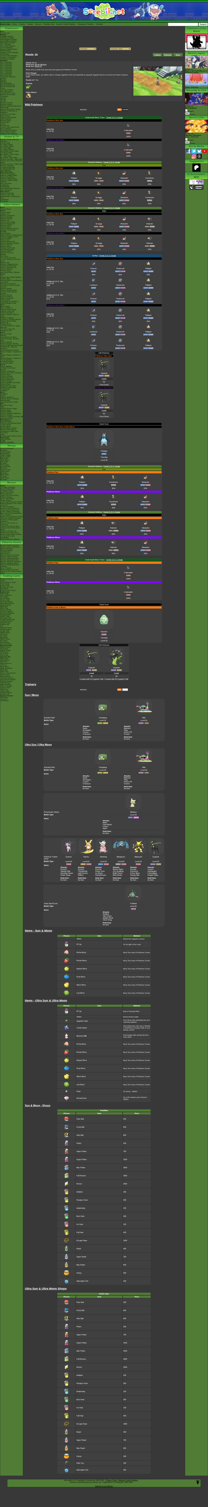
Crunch (86, 732)
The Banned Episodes (7, 169)
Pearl (78, 1091)
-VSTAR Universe (6, 692)
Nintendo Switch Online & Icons (11, 436)
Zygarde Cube (82, 1021)
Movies (11, 482)
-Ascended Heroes (6, 602)
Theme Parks (4, 122)
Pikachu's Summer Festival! (9, 555)
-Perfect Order (5, 600)
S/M (119, 110)
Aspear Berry (81, 969)
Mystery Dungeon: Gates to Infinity (9, 315)
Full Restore (81, 1176)
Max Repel (80, 1265)
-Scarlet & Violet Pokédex (8, 56)
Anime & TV (11, 136)
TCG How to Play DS (7, 329)
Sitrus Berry (81, 985)
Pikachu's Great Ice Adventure (10, 561)
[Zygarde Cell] (28, 89)
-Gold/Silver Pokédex (7, 38)
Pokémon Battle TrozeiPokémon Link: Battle (11, 281)
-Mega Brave (4, 666)
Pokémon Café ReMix (7, 222)
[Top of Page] (198, 1482)
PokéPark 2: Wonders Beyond (10, 319)
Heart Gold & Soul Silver (8, 337)
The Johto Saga (5, 148)
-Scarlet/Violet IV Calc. (8, 93)
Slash (105, 828)
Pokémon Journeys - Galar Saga (11, 159)
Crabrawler (128, 130)
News (2, 31)
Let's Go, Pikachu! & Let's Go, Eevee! (10, 260)
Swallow (106, 914)
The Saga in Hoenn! (7, 149)
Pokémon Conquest (6, 318)
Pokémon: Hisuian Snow (8, 178)
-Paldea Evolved (5, 629)
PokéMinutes (4, 185)
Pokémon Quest (5, 271)
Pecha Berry (81, 952)
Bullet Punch (118, 873)
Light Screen (83, 873)
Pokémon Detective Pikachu (9, 539)
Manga (11, 445)
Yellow (2, 407)
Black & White (5, 306)
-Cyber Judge (4, 691)
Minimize (127, 728)
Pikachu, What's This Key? (9, 569)
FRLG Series (4, 465)
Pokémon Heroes (6, 497)
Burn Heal (80, 1216)
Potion (78, 1143)
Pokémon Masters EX (7, 224)
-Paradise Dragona (6, 681)
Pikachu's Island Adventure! (9, 558)
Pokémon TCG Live (6, 253)
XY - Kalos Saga (5, 156)
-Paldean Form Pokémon (8, 133)
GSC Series (4, 462)
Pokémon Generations (7, 174)
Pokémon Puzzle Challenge (9, 399)
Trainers (157, 55)
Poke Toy (80, 1463)
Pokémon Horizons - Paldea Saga (11, 164)
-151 (1, 626)
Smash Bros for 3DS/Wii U (9, 301)
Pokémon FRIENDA (7, 442)
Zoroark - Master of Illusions (9, 511)
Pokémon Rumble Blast (8, 321)
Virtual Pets (4, 433)
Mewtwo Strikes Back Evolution (11, 534)
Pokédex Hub (48, 24)
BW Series (3, 473)
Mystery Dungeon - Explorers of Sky (11, 352)
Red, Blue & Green (6, 405)
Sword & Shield (5, 233)
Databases (11, 28)
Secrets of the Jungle (7, 536)
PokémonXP (4, 107)
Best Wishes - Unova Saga (9, 154)
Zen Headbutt (118, 871)
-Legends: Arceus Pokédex (9, 52)
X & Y (2, 275)
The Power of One (6, 490)
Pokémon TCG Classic (8, 590)
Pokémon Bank (5, 279)
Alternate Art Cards (6, 587)
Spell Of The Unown (7, 492)
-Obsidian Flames (6, 628)
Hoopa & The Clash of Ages (9, 526)
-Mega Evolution (5, 605)
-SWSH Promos (5, 650)
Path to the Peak (6, 183)
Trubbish (133, 903)
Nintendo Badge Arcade (8, 303)
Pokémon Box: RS (6, 378)
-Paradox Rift (4, 624)
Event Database (5, 129)
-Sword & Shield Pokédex (8, 49)
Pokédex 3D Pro (5, 324)
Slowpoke (124, 178)
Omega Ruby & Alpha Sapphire (10, 277)
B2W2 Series (4, 474)
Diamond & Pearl (6, 334)
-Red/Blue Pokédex (6, 36)
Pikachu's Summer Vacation (9, 545)
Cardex (2, 88)
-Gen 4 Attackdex (6, 67)
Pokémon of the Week (7, 94)
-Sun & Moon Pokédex (7, 46)
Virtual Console (5, 426)
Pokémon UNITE (6, 225)
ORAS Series (4, 478)
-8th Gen (3, 99)
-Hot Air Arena (5, 675)
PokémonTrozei (5, 384)
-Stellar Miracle (5, 683)
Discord (38, 24)
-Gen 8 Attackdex (6, 73)
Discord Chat (4, 125)
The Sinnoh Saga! (6, 153)
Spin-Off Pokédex (6, 83)
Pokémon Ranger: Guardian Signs (9, 339)
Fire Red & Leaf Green (7, 368)
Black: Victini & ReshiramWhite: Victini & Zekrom (11, 514)
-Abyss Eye (4, 658)
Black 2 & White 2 (6, 308)
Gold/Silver (3, 394)
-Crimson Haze (5, 687)
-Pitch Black (4, 597)
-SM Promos (4, 652)
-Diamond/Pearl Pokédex (8, 41)
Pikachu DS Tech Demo (8, 386)
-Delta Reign (4, 593)
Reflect (80, 875)
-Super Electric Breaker (8, 679)
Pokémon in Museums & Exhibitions (8, 111)
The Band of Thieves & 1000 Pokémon (10, 286)
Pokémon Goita (5, 439)
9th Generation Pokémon (8, 130)
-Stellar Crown (5, 616)
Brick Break (117, 875)
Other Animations (6, 190)
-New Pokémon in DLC (8, 132)
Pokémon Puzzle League (8, 408)
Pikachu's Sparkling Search (9, 563)
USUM (125, 110)
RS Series (3, 463)
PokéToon (3, 182)
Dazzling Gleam (66, 873)
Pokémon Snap (5, 410)
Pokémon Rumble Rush (8, 266)
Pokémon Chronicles (7, 165)
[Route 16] (157, 95)
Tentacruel (120, 268)
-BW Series (4, 637)
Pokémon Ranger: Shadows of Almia (10, 355)
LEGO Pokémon (5, 119)
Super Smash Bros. (6, 418)
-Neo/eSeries (4, 642)
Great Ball (80, 1127)
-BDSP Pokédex (5, 51)
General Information (6, 449)
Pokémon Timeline (6, 103)
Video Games (11, 204)
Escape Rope (81, 1240)
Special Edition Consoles (8, 428)
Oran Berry (80, 977)
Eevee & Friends (5, 568)
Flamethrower (100, 875)
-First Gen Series (6, 644)
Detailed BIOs (5, 453)
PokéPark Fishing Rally (8, 387)
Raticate (149, 224)
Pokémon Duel (5, 300)
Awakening (80, 1208)
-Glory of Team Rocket (8, 673)
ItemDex (3, 78)
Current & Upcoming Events (9, 127)
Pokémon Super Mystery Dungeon (8, 292)
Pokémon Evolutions (7, 177)
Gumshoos (149, 178)
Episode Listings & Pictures (9, 140)
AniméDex (3, 141)
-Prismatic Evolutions (7, 613)
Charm (105, 826)
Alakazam (138, 857)
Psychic (63, 869)
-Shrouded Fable (5, 618)
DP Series (3, 468)
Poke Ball (80, 1119)
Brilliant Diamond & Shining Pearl (11, 235)
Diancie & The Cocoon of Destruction (8, 523)
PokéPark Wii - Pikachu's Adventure (8, 347)
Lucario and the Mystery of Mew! (11, 502)
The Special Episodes (7, 167)
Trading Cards (11, 576)
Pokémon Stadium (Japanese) (10, 413)
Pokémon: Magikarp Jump (9, 264)
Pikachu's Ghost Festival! (9, 557)
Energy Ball (134, 875)
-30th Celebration (6, 595)
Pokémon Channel (6, 376)
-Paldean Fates (5, 623)
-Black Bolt (3, 606)
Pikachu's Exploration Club (9, 560)
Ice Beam (99, 873)
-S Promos (3, 699)
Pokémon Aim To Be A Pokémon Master (11, 161)
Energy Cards (4, 585)
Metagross (121, 857)
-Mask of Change (6, 686)
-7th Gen (3, 101)
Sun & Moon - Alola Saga (8, 157)
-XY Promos (4, 653)
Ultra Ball (79, 1135)
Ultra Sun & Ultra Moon (8, 258)
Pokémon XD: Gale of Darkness (11, 373)
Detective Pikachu (6, 269)
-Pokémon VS (4, 694)
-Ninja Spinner (5, 660)
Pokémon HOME (6, 238)
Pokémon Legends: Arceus (9, 236)
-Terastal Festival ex (7, 678)
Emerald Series (5, 466)
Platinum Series (5, 470)
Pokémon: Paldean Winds (9, 180)
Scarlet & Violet (5, 212)
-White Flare (4, 608)
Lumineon (93, 285)
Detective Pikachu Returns (9, 228)
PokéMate (3, 391)
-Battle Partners (5, 676)
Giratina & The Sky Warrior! (9, 508)
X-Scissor (87, 734)
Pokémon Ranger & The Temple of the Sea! (11, 504)
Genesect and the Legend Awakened (9, 520)
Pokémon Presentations (8, 117)
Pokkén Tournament (7, 298)
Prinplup (104, 451)
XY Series (3, 476)
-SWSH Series (5, 632)
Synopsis (191, 140)
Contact (30, 24)
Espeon (69, 857)
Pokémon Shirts (5, 120)
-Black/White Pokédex (7, 43)
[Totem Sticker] (28, 98)
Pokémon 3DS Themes (8, 429)
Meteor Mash (118, 869)
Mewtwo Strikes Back (7, 489)
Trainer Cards (4, 584)
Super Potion (81, 1151)
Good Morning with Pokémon (10, 188)
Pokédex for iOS (5, 331)
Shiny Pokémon (5, 170)
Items (178, 55)
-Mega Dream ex (6, 663)
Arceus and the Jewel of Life (10, 510)
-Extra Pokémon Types (8, 582)
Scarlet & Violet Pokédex (65, 24)
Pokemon (167, 55)
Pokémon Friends (6, 219)
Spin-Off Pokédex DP (7, 85)
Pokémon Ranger (6, 381)
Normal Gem (81, 1098)
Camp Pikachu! (5, 552)
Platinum (3, 335)
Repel (78, 1249)
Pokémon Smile (5, 246)
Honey (79, 1273)
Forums (22, 24)
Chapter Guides (5, 455)
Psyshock (134, 871)
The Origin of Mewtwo (7, 487)
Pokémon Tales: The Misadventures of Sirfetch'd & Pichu (10, 196)
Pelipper (74, 178)
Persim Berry (81, 960)
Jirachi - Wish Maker (7, 498)
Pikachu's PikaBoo (6, 550)
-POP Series (4, 655)
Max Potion (80, 1168)
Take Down (107, 916)
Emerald (3, 369)
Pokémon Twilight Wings (8, 175)
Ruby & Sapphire (6, 366)
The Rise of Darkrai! (7, 507)
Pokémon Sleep (5, 227)
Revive (79, 1184)
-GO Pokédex (4, 54)
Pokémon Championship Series (10, 106)
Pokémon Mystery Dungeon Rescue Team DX (9, 244)
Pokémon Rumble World (8, 290)
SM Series (3, 479)
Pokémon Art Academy (8, 284)
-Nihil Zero (3, 662)
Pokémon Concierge (7, 193)
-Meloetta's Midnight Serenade (10, 518)
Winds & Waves (5, 209)
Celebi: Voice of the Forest (9, 495)
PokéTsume (4, 201)
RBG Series (4, 458)
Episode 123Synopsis (191, 109)
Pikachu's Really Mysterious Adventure (9, 565)
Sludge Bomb (108, 918)
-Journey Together (6, 611)
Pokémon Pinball (5, 412)
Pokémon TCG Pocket (7, 230)
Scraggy (98, 178)
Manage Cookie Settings (128, 1480)
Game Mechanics (6, 91)
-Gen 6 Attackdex (6, 70)
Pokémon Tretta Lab (7, 311)
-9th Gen (3, 98)
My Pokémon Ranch (7, 361)
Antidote (79, 1192)
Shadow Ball (65, 871)
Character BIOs (5, 452)
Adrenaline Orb (82, 1281)
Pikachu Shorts (11, 542)
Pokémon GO (4, 220)
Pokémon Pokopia (6, 217)
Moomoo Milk (81, 1036)
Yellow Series (4, 460)
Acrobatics (87, 730)
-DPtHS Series (5, 639)
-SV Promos (4, 649)
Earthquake (152, 871)
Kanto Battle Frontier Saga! (9, 151)
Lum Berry (80, 993)
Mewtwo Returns (6, 494)
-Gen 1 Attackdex (6, 62)
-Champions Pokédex (7, 59)
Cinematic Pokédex (6, 90)
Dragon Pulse (153, 875)
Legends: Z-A (4, 214)
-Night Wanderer (5, 684)
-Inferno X (3, 665)
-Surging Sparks (5, 615)
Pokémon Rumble (6, 342)
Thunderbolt (82, 871)
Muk (144, 718)
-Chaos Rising (5, 598)
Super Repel (81, 1257)
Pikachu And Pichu (6, 548)
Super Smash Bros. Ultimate (10, 272)
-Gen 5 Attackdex (6, 69)
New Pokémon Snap (7, 249)
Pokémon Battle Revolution (9, 350)
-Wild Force (4, 689)
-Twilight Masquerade (7, 619)
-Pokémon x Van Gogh (7, 114)
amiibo (2, 434)
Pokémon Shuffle (6, 288)
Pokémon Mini (5, 400)
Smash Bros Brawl (6, 363)
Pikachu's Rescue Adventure (10, 547)
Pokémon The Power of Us (9, 533)
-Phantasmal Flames (7, 603)
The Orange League (6, 146)
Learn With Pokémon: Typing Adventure (10, 326)
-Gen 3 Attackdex (6, 65)
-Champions (4, 96)
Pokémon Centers (6, 104)
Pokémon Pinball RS (7, 379)
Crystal (2, 395)
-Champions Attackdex (8, 77)
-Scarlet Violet (5, 631)
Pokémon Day (5, 116)
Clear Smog (107, 920)
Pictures (192, 114)
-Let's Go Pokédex (6, 47)
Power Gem (100, 871)
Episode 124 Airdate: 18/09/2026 (193, 135)
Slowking (103, 857)
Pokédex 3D (4, 322)
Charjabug (103, 718)
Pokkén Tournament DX (8, 267)
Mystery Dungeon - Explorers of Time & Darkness (11, 359)
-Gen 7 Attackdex (6, 72)
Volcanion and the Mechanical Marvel (10, 528)
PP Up (78, 944)
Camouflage (152, 873)
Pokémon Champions (7, 215)
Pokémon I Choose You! (8, 531)
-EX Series (3, 640)
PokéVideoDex (5, 187)
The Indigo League (6, 144)
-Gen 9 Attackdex (6, 75)
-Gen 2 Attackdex (6, 64)
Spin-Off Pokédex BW (7, 86)
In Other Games (5, 425)
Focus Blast (135, 873)
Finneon (93, 268)
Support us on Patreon (104, 1486)
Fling (126, 730)
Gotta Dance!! (5, 553)
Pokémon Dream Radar (8, 309)
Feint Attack (107, 824)
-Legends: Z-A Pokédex (8, 57)
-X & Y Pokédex (5, 44)
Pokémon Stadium (6, 415)
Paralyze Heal (81, 1200)
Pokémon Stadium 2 (7, 397)
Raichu (86, 857)
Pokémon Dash (5, 374)
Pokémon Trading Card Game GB (11, 416)
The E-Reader (5, 389)
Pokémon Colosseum (7, 371)
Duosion (104, 632)
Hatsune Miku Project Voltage (10, 109)
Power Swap (65, 875)
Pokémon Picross (6, 295)
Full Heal (79, 1232)
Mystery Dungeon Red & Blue (10, 382)
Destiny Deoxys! (6, 500)
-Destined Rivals (5, 610)
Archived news (5, 33)
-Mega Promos (5, 647)
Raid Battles (4, 589)
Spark (85, 728)
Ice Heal (79, 1224)
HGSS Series (4, 471)
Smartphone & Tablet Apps (9, 431)
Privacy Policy (111, 1480)
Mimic (105, 823)
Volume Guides (5, 457)
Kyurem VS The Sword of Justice (11, 516)
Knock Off (128, 732)
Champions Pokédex (85, 24)
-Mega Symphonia (6, 668)
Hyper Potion (81, 1159)
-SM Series (4, 634)
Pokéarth (99, 24)
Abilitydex (3, 82)
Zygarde (155, 857)
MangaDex (3, 450)
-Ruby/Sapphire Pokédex (8, 39)
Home (14, 24)
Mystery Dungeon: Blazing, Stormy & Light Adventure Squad (11, 344)
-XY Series (3, 636)
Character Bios (5, 143)
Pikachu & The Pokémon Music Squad (10, 572)
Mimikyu (133, 812)
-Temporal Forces (6, 621)
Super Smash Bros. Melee (9, 402)
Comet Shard (81, 1028)
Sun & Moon (4, 256)
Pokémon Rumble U (7, 313)
